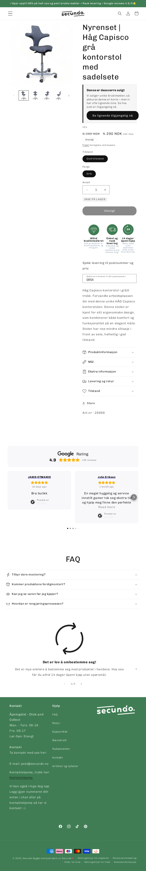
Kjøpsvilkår (60, 731)
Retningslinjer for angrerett (93, 858)
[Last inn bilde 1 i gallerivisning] (24, 95)
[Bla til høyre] (69, 95)
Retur (56, 723)
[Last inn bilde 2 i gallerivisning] (35, 95)
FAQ (55, 714)
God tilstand (97, 159)
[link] (69, 650)
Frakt (86, 145)
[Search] (132, 278)
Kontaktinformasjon (125, 862)
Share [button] (91, 403)
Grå (91, 174)
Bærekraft (59, 740)
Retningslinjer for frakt (97, 862)
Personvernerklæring (124, 858)
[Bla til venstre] (14, 95)
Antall (86, 182)
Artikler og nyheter (65, 766)
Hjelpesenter (61, 748)
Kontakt (57, 757)
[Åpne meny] (10, 13)
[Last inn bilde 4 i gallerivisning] (58, 95)
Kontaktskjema (21, 777)
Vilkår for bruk (72, 862)
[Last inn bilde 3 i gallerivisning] (47, 95)
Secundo (27, 858)
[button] (120, 13)
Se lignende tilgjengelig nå (112, 115)
